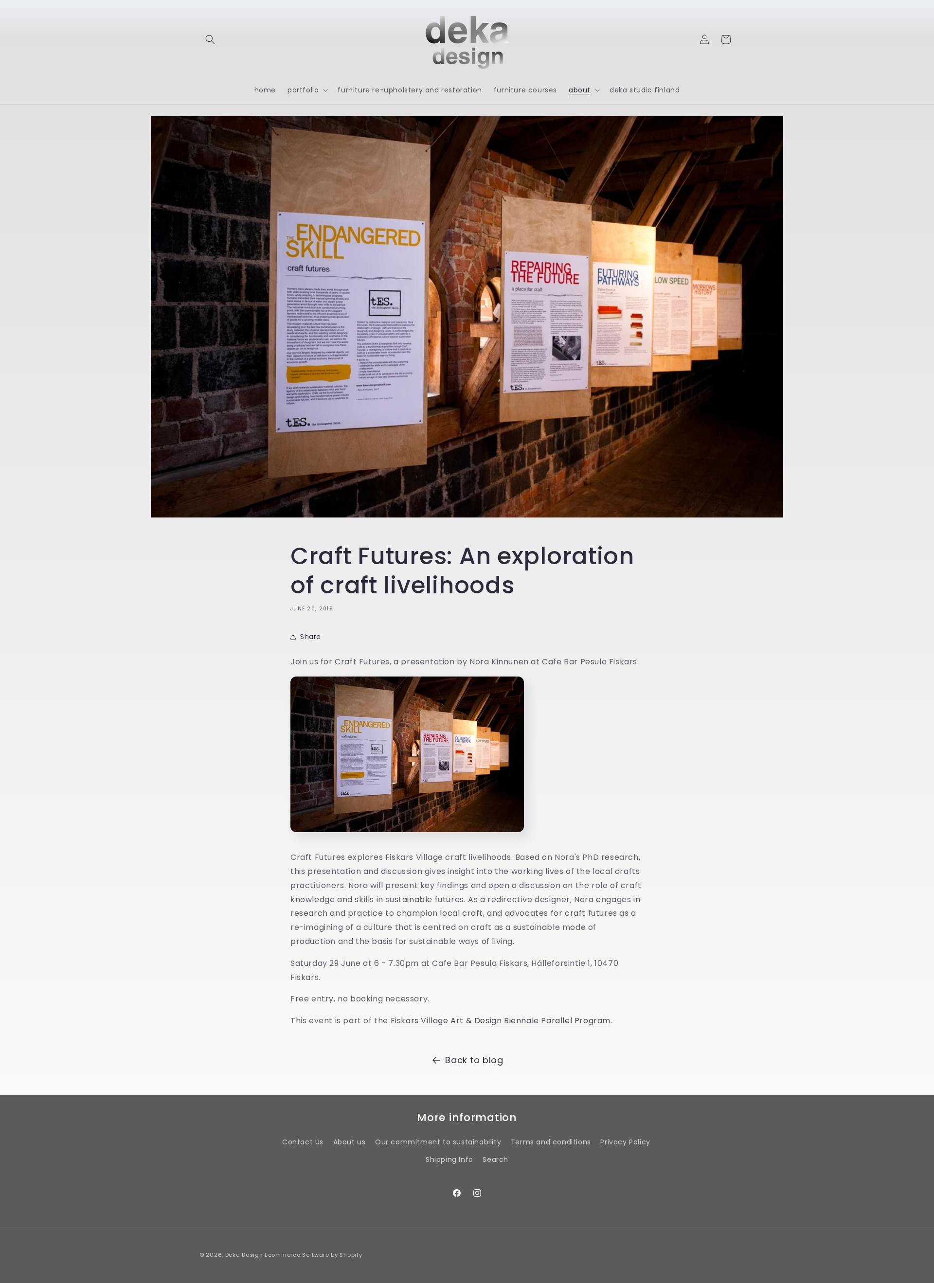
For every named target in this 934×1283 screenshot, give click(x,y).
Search (495, 1159)
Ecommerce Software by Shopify (313, 1255)
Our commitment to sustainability (438, 1142)
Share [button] (310, 637)
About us (349, 1142)
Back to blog (474, 1060)
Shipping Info (449, 1159)
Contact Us (302, 1142)
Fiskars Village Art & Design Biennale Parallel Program (501, 1020)
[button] (210, 39)
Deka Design (244, 1255)
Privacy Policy (625, 1142)
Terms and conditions (551, 1142)
